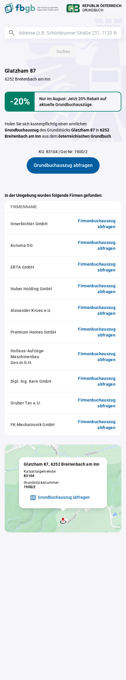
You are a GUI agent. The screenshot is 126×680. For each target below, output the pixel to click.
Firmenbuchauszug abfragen (96, 223)
